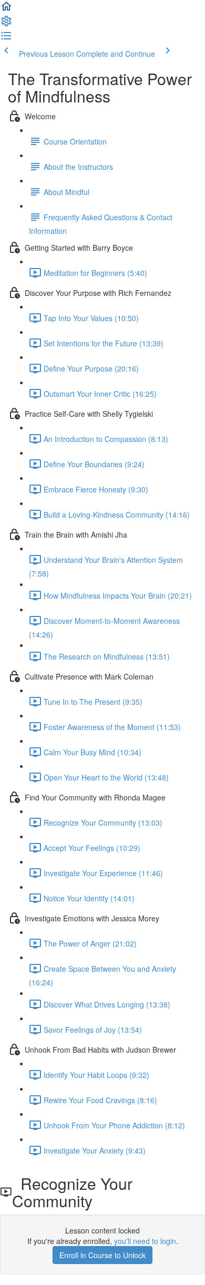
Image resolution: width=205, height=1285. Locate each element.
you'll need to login (145, 1241)
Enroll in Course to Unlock (102, 1255)
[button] (6, 9)
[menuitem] (6, 24)
